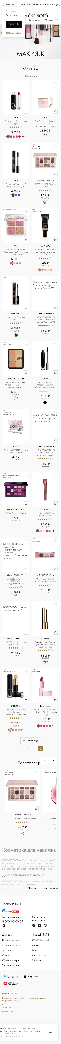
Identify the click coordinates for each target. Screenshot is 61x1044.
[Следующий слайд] (52, 760)
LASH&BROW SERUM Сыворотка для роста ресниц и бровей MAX (45, 319)
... (31, 748)
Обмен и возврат (11, 960)
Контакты (36, 960)
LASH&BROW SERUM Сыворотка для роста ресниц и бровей (45, 452)
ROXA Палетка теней (16, 513)
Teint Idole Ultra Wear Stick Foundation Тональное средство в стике (16, 712)
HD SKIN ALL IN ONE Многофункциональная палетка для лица (16, 384)
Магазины (26, 5)
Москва (10, 4)
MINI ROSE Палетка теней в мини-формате (45, 580)
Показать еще (30, 741)
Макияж (49, 20)
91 (35, 748)
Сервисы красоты (11, 945)
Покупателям (40, 5)
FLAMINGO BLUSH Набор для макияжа (16, 451)
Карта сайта (39, 993)
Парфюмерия (35, 20)
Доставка (7, 950)
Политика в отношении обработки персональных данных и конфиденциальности (24, 999)
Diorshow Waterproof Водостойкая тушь (16, 185)
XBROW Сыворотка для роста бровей (16, 643)
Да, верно (14, 24)
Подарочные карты (11, 940)
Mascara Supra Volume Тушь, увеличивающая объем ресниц (45, 644)
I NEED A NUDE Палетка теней (45, 185)
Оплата (6, 955)
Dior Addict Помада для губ (16, 122)
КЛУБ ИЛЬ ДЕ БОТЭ (41, 940)
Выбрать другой (13, 33)
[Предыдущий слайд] (44, 760)
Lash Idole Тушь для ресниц (16, 318)
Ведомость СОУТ (8, 1012)
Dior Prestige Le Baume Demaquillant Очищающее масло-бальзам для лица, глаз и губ (45, 123)
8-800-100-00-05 (12, 921)
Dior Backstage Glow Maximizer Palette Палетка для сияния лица (16, 252)
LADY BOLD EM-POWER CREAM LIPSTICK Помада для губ (45, 712)
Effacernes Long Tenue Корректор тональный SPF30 (45, 252)
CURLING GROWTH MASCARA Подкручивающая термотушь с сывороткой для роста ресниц (16, 581)
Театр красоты (39, 955)
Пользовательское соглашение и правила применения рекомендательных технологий (29, 1006)
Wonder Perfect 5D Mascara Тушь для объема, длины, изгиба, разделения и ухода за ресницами (45, 385)
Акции (35, 950)
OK (50, 1032)
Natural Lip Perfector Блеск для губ (45, 514)
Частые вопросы (10, 965)
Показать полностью (41, 888)
